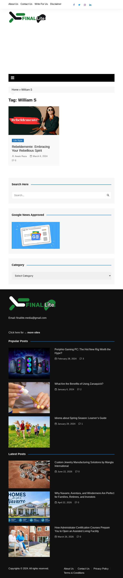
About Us (13, 4)
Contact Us (26, 4)
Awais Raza (21, 156)
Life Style (17, 140)
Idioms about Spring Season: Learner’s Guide (81, 418)
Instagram (84, 4)
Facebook (74, 4)
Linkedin (90, 4)
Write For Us (41, 4)
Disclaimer (55, 4)
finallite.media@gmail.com (31, 318)
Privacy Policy (101, 568)
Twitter (79, 4)
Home (15, 89)
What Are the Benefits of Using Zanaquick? (79, 383)
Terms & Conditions (74, 573)
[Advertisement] (62, 47)
